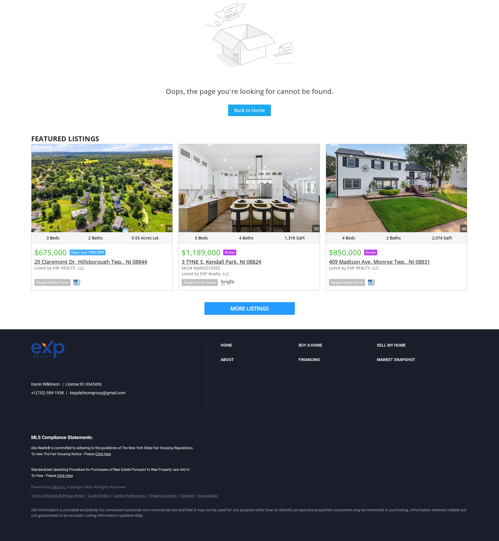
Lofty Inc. (58, 486)
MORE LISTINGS (249, 308)
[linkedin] (55, 525)
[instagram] (88, 525)
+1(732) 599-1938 (47, 393)
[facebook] (38, 525)
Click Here (103, 454)
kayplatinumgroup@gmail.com (97, 393)
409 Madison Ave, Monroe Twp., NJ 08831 (379, 261)
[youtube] (105, 525)
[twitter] (72, 525)
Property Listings (163, 495)
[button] (258, 345)
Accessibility (208, 495)
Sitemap (187, 495)
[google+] (122, 525)
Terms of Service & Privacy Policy (57, 495)
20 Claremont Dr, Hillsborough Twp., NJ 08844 (90, 261)
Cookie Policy (98, 495)
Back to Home (249, 110)
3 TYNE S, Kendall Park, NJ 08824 (221, 261)
